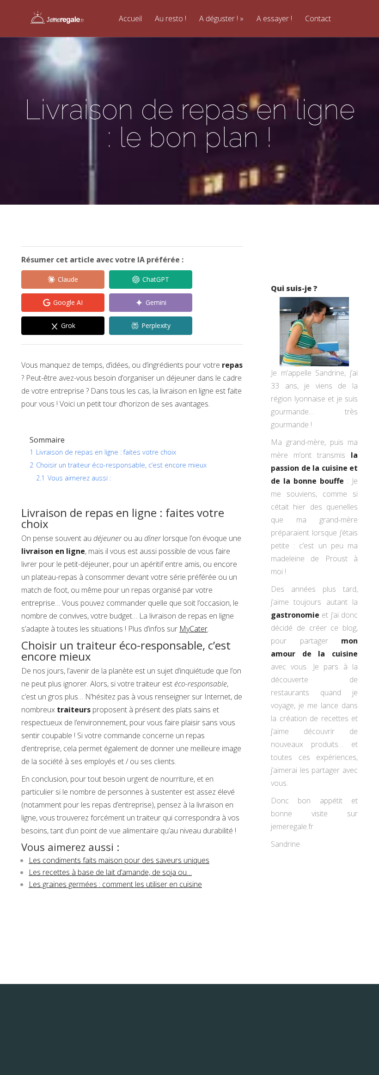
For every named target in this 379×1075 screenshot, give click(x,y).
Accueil (130, 19)
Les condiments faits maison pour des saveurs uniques (119, 860)
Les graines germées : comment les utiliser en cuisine (115, 884)
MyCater (193, 629)
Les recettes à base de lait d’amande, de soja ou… (110, 872)
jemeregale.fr (292, 826)
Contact (318, 19)
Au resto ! (170, 19)
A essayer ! (274, 19)
